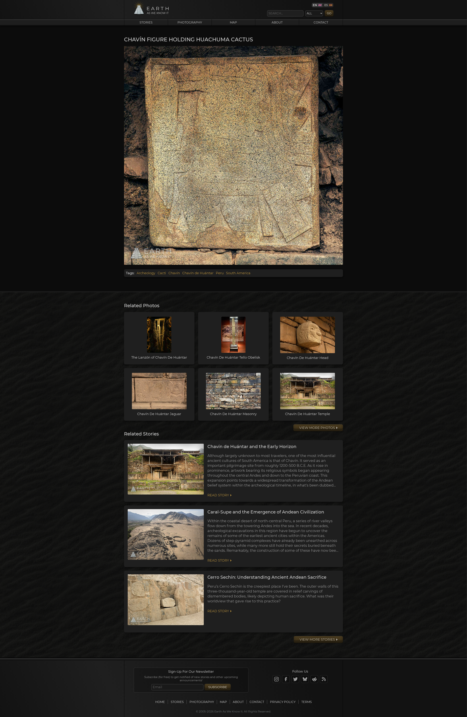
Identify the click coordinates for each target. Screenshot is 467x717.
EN (315, 5)
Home (160, 702)
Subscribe (217, 687)
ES (326, 5)
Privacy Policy (283, 702)
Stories (146, 22)
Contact (321, 22)
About (277, 22)
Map (233, 22)
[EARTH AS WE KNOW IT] (139, 14)
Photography (189, 22)
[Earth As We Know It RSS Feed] (324, 679)
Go (329, 13)
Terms (306, 702)
